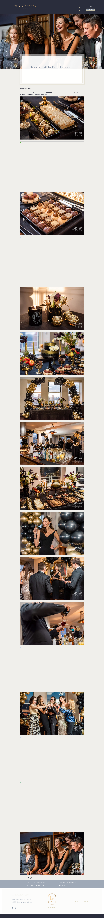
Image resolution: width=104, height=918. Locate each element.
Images (52, 63)
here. (32, 878)
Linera (29, 88)
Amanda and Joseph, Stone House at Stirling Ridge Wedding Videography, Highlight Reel (34, 884)
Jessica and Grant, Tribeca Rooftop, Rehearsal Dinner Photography (67, 884)
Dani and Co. (49, 92)
